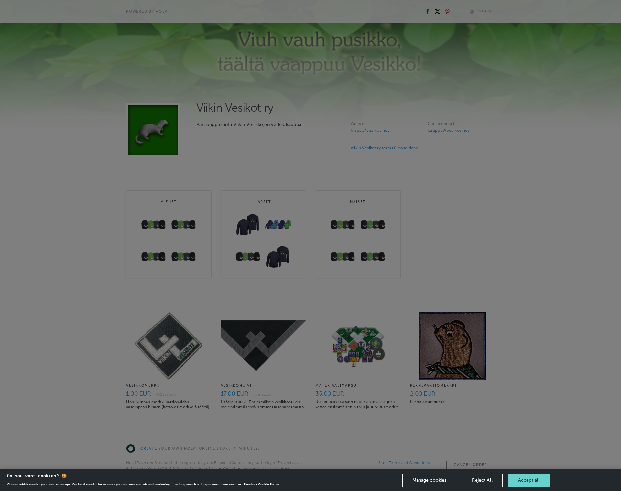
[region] (310, 480)
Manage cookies (429, 480)
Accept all (528, 480)
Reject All (482, 480)
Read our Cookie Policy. (262, 484)
